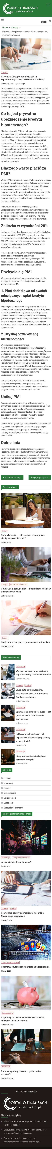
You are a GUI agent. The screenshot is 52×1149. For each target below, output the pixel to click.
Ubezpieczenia (10, 798)
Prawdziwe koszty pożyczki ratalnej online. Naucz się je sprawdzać (22, 914)
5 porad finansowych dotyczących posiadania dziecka (14, 477)
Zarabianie (8, 803)
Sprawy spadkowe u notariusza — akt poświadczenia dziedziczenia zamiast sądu (13, 126)
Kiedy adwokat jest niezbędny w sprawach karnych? (13, 180)
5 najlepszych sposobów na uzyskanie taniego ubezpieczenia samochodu (41, 477)
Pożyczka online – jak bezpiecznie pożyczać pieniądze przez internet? (23, 536)
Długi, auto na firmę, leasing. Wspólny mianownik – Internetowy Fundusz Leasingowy (13, 97)
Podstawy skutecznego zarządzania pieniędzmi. (25, 967)
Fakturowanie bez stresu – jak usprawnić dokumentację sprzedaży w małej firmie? (13, 155)
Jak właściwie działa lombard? (16, 862)
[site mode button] (44, 22)
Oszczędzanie (10, 793)
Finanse (9, 85)
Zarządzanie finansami (18, 584)
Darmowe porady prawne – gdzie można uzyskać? (21, 1073)
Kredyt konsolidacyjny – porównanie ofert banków (25, 642)
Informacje (13, 60)
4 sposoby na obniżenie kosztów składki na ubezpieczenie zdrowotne (22, 1019)
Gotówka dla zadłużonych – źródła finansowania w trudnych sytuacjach (26, 590)
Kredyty (17, 85)
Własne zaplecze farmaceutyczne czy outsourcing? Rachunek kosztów (13, 70)
